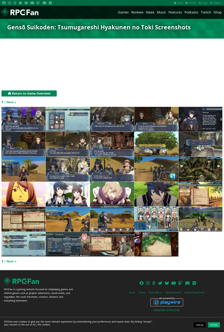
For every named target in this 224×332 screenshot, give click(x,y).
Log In (205, 2)
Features (175, 12)
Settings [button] (200, 324)
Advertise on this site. (167, 310)
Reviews (137, 12)
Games (123, 12)
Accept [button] (214, 324)
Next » (11, 102)
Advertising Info (173, 292)
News (150, 12)
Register (217, 2)
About (180, 2)
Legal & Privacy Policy (194, 292)
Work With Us (155, 292)
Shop (218, 12)
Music (161, 12)
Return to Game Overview (30, 93)
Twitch (206, 12)
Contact (192, 2)
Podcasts (191, 12)
